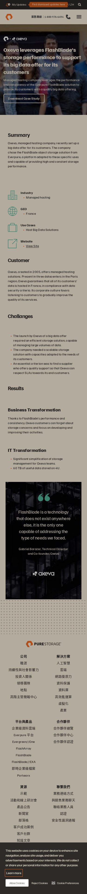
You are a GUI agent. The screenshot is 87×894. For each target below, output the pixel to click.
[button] (65, 883)
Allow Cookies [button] (17, 883)
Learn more (13, 873)
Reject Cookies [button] (40, 883)
